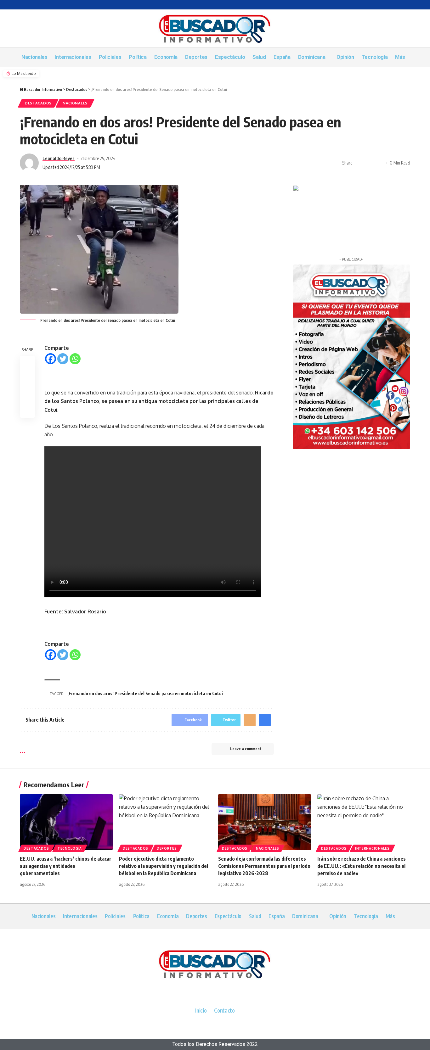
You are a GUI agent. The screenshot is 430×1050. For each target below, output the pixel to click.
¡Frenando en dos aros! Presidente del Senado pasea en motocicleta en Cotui (145, 693)
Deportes (167, 848)
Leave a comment (245, 748)
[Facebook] (50, 358)
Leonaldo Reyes (58, 158)
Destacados (38, 103)
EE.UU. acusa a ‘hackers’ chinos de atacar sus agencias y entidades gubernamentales (65, 866)
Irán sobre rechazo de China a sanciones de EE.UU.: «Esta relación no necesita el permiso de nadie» (361, 866)
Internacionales (372, 848)
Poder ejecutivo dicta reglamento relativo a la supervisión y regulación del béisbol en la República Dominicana (163, 866)
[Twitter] (62, 358)
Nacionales (75, 103)
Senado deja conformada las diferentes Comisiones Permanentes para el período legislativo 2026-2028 (264, 866)
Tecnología (70, 848)
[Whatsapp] (75, 358)
